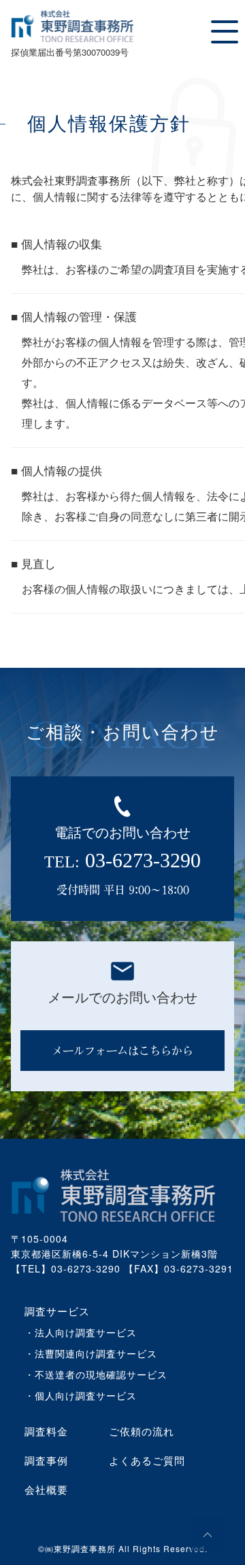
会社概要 (46, 1489)
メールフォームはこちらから (122, 1050)
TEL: (122, 860)
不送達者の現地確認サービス (101, 1374)
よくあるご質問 (147, 1460)
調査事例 (46, 1460)
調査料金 (46, 1431)
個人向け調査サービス (86, 1395)
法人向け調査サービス (86, 1332)
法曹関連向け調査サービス (96, 1353)
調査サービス (57, 1311)
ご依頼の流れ (141, 1431)
